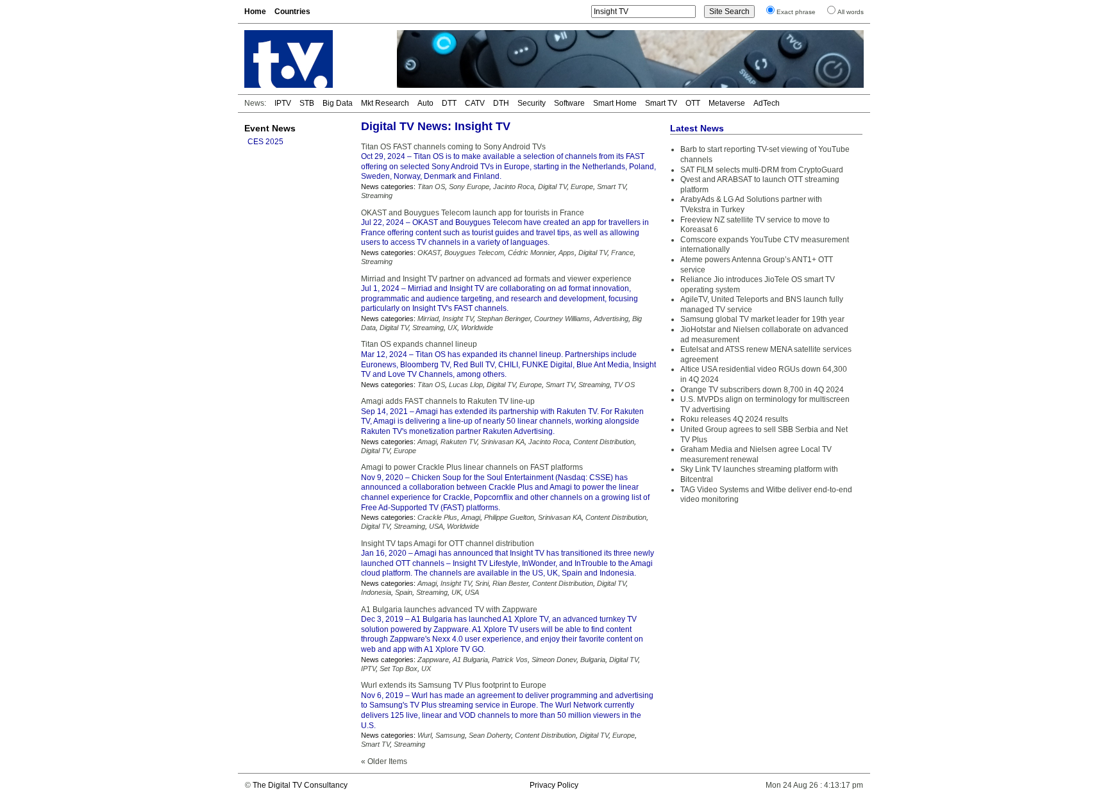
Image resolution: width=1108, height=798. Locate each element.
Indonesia (376, 592)
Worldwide (477, 327)
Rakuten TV (459, 441)
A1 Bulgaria (470, 659)
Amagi (427, 441)
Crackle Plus (437, 517)
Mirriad (428, 318)
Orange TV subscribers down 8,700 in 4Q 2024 (762, 389)
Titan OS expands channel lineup (419, 344)
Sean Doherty (490, 735)
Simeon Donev (554, 659)
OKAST (429, 252)
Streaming (376, 195)
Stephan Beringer (503, 318)
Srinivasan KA (503, 441)
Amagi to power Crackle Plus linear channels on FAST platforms (472, 467)
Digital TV (552, 186)
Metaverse (727, 103)
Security (531, 103)
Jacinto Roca (513, 186)
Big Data (338, 103)
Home (255, 11)
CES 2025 (265, 141)
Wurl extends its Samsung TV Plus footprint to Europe (453, 685)
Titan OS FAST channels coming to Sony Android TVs (453, 146)
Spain (403, 592)
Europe (582, 186)
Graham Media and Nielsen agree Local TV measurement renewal (756, 454)
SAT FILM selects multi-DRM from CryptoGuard (761, 169)
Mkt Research (385, 103)
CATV (475, 103)
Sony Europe (469, 186)
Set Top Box (398, 668)
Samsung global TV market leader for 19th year (762, 319)
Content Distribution (603, 441)
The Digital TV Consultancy (300, 785)
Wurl (424, 735)
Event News (270, 128)
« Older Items (384, 761)
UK (456, 592)
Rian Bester (510, 583)
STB (306, 103)
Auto (425, 103)
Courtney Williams (562, 318)
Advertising (611, 318)
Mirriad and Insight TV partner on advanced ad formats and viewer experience (496, 278)
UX (452, 327)
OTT (692, 103)
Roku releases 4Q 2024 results (734, 419)
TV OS (624, 384)
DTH (501, 103)
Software (569, 103)
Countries (292, 11)
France (622, 252)
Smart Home (615, 103)
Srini (482, 583)
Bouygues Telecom (474, 252)
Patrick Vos (510, 659)
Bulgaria (592, 659)
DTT (449, 103)
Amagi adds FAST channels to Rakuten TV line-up (448, 401)
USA (436, 526)
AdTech (766, 103)
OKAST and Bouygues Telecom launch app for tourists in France (472, 212)
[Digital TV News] (313, 59)
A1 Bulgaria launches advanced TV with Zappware (449, 609)
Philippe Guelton (509, 517)
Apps (566, 252)
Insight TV (457, 318)
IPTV (282, 103)
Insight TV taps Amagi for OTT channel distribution (447, 543)
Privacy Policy (554, 785)
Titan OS (431, 186)
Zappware (433, 659)
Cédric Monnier (531, 252)
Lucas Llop (466, 384)
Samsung (450, 735)
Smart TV (661, 103)
